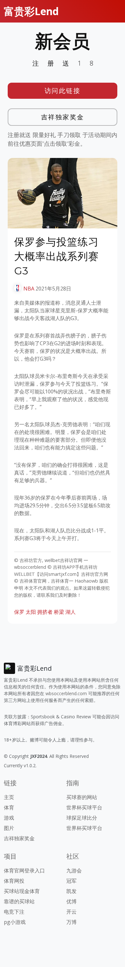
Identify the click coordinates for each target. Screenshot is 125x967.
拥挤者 (45, 611)
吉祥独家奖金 (62, 117)
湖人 (70, 611)
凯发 (71, 891)
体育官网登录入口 (24, 870)
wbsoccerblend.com (66, 693)
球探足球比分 (81, 817)
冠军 (71, 880)
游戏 (9, 817)
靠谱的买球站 (19, 901)
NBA (28, 288)
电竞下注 (14, 911)
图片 (9, 828)
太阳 (31, 611)
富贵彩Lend (31, 11)
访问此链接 (63, 90)
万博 (71, 922)
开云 (71, 911)
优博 (71, 901)
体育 (9, 807)
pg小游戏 (15, 922)
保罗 (19, 611)
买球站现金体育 (22, 891)
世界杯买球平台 (84, 807)
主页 (9, 797)
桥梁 (59, 611)
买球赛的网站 (81, 797)
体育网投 (14, 880)
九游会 (74, 870)
